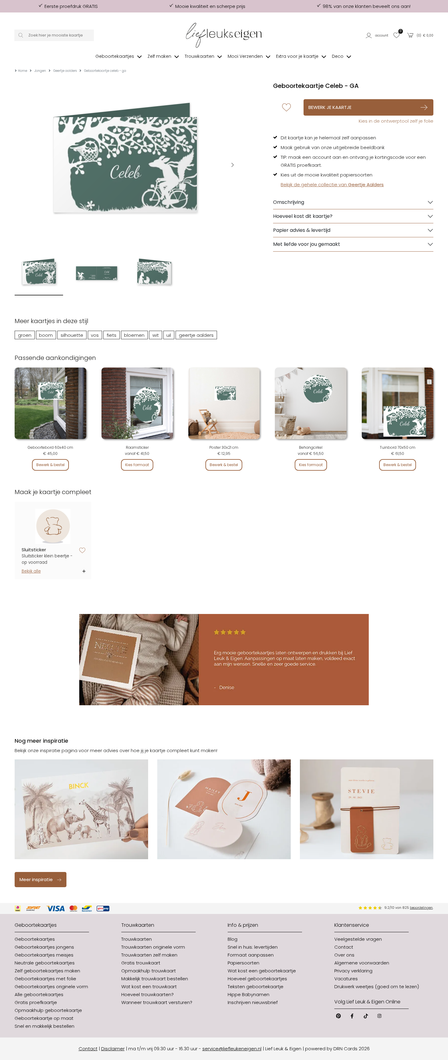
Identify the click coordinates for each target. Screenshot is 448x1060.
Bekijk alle (31, 571)
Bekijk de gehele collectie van (332, 184)
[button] (377, 35)
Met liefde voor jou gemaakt (306, 244)
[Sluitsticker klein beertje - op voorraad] (53, 526)
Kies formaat (137, 464)
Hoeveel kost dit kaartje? (302, 216)
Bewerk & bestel (50, 464)
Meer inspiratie (36, 879)
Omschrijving (288, 202)
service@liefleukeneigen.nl (231, 1048)
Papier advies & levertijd (301, 230)
